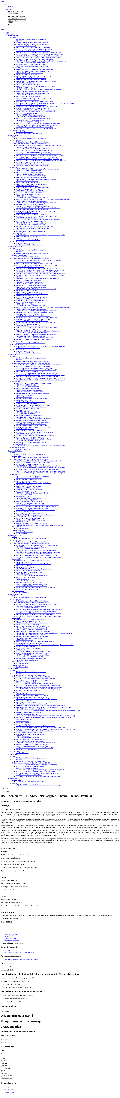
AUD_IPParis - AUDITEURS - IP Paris (28, 240)
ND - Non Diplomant (22, 528)
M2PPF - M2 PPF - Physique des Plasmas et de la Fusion (33, 118)
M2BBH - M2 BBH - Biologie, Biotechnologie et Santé (32, 93)
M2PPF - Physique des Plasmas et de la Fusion (30, 741)
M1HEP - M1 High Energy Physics (26, 481)
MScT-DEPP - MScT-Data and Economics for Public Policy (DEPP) (36, 265)
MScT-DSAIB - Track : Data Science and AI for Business (33, 51)
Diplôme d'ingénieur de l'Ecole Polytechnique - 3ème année (22, 959)
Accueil (6, 32)
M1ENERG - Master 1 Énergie (25, 567)
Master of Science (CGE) (19, 230)
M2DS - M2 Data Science (23, 410)
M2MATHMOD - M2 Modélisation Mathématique (31, 420)
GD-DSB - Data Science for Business (27, 682)
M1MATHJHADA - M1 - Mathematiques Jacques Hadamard (34, 569)
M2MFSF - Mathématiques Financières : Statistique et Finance (34, 731)
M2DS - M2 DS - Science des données (27, 100)
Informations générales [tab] (11, 935)
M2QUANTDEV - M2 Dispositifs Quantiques (30, 437)
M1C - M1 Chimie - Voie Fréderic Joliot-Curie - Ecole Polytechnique (36, 699)
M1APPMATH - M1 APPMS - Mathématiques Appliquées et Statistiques (37, 169)
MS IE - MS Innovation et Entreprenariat (28, 236)
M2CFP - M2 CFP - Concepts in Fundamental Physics (32, 575)
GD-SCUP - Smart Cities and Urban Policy (29, 690)
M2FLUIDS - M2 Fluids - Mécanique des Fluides (30, 197)
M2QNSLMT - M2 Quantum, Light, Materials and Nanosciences (35, 515)
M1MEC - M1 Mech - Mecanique (26, 83)
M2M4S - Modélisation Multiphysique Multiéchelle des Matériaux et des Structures (40, 727)
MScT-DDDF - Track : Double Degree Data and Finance (33, 47)
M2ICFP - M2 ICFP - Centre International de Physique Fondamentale (36, 106)
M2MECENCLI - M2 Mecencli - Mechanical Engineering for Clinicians (37, 505)
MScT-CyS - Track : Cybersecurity (26, 46)
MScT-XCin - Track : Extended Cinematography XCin (32, 66)
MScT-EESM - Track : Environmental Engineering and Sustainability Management (40, 54)
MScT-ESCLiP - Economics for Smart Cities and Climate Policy (35, 554)
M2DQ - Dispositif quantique (24, 719)
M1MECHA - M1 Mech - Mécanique (27, 181)
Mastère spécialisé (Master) (20, 233)
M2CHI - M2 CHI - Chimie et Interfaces (28, 96)
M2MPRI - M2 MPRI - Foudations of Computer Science (32, 655)
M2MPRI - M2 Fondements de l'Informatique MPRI (31, 425)
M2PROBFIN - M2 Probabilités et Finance (28, 434)
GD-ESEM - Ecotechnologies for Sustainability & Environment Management (39, 687)
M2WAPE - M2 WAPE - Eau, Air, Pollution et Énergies (32, 228)
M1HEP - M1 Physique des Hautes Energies (29, 390)
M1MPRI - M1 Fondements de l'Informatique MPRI (31, 398)
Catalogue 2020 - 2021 (15, 594)
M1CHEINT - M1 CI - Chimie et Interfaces (29, 172)
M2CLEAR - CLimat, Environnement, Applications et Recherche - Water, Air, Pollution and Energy (45, 645)
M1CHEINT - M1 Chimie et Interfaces (27, 386)
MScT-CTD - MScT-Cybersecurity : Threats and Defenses (33, 366)
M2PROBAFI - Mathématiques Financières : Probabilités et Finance (36, 743)
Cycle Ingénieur (16, 41)
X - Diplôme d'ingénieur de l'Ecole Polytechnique (30, 781)
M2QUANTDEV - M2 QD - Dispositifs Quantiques (31, 221)
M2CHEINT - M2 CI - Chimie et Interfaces (29, 192)
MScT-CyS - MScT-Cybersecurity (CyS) (28, 262)
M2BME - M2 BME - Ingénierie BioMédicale (29, 95)
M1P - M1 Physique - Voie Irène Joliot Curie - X (30, 638)
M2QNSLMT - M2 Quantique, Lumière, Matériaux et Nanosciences (36, 435)
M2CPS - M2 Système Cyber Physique (27, 408)
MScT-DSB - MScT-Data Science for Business (30, 267)
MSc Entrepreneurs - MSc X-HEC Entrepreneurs (30, 231)
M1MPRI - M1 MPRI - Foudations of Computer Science (32, 636)
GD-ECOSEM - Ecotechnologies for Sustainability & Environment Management (40, 770)
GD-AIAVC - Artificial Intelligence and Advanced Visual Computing (36, 764)
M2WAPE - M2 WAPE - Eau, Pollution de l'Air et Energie (33, 339)
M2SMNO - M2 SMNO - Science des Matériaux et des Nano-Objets (36, 223)
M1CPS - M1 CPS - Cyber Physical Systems (29, 479)
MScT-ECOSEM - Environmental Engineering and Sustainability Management (39, 609)
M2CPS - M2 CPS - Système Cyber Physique (29, 194)
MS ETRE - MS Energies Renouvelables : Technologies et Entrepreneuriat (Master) (40, 235)
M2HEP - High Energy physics (25, 724)
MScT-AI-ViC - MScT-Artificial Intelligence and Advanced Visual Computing (39, 260)
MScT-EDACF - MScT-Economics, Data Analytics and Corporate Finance (38, 268)
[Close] (1, 1053)
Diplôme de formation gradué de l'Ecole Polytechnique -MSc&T (31, 44)
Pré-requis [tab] (7, 936)
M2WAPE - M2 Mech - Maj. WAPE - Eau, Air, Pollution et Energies (36, 128)
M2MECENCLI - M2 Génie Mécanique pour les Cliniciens (33, 422)
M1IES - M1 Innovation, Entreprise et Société (29, 392)
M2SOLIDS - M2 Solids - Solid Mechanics (29, 516)
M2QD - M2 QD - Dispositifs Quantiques (28, 122)
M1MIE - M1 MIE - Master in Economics (28, 486)
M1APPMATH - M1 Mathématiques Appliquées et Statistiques (34, 383)
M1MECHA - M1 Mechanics (24, 484)
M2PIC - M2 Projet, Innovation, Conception (29, 430)
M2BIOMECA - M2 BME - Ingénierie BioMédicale (31, 191)
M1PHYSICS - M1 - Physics (24, 640)
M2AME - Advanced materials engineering (28, 712)
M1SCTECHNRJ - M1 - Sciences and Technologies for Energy (35, 641)
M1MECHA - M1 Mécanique (25, 395)
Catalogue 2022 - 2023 (15, 451)
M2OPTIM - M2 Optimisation (25, 429)
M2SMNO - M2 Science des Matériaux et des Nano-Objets (33, 439)
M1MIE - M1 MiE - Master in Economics (28, 570)
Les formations (8, 34)
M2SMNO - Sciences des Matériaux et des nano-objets (32, 746)
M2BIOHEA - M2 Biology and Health (27, 488)
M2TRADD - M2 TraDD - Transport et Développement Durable (35, 226)
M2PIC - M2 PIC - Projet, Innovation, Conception (31, 214)
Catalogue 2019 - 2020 (15, 668)
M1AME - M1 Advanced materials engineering (30, 694)
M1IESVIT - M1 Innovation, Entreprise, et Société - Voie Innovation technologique (40, 705)
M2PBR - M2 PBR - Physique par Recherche (29, 115)
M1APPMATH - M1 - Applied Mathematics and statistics (33, 560)
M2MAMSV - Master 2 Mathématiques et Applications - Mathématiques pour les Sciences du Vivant (45, 729)
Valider (11, 22)
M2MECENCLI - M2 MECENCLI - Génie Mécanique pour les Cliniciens (38, 208)
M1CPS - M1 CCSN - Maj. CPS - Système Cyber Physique (33, 76)
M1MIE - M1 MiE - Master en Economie (28, 84)
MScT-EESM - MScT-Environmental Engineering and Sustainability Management (40, 270)
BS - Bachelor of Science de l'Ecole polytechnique (31, 358)
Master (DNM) (16, 68)
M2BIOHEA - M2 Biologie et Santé (26, 403)
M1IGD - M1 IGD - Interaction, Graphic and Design (31, 629)
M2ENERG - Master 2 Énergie (25, 581)
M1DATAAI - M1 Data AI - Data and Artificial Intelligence (33, 564)
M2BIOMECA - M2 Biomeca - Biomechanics (29, 489)
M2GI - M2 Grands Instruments (25, 413)
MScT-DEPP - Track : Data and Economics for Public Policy (34, 49)
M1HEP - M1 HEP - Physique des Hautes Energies (31, 78)
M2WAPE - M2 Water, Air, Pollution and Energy (30, 518)
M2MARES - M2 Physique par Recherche (28, 417)
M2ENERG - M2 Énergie (23, 496)
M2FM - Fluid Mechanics (23, 722)
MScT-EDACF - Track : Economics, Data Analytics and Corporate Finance (38, 52)
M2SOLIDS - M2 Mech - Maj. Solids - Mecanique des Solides (34, 127)
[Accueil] (3, 1)
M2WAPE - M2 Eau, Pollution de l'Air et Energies (31, 442)
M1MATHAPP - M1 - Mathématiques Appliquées (30, 635)
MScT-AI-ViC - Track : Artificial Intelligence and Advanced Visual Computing (39, 145)
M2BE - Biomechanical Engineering (26, 714)
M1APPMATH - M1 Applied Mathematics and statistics (32, 476)
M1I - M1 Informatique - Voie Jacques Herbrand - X (31, 628)
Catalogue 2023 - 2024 (15, 354)
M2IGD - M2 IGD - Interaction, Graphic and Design (31, 584)
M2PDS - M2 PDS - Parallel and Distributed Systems (31, 658)
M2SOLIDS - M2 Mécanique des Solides (28, 440)
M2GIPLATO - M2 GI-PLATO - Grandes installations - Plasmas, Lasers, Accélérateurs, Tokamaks (45, 103)
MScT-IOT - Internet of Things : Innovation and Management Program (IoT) (38, 555)
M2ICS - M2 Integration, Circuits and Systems (29, 501)
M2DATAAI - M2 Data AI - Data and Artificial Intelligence (33, 493)
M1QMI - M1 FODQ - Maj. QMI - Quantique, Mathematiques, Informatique (38, 89)
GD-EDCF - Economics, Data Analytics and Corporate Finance (35, 683)
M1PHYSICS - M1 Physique (24, 400)
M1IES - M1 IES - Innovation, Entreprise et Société (31, 79)
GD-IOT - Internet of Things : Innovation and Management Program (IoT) (38, 689)
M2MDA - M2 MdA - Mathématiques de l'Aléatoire (31, 586)
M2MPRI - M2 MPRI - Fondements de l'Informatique (32, 209)
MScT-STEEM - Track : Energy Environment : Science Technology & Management (41, 61)
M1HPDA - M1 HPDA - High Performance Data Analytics (33, 626)
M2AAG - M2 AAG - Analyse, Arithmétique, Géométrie (33, 91)
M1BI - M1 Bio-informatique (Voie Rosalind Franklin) (32, 695)
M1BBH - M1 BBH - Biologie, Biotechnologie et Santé (32, 71)
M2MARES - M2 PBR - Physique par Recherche (30, 204)
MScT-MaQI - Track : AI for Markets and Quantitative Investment (35, 59)
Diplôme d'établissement (19, 255)
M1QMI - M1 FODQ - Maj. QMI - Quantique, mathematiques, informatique (38, 785)
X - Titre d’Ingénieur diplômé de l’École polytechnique (32, 42)
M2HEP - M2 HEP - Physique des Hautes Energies (31, 105)
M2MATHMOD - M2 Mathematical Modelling (30, 503)
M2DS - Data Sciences (22, 579)
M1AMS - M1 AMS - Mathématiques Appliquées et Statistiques (35, 69)
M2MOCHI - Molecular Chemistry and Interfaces (30, 734)
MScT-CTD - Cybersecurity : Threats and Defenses (31, 547)
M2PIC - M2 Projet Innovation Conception (28, 513)
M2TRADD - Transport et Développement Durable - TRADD (34, 748)
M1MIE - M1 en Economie (24, 397)
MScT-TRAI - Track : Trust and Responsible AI (30, 162)
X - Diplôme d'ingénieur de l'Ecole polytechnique (30, 675)
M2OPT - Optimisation (23, 736)
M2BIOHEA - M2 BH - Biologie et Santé (28, 189)
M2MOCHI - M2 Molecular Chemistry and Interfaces (32, 508)
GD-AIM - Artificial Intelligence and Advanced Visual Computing (35, 678)
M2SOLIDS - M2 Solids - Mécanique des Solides (30, 224)
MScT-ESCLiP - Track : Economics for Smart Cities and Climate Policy (37, 157)
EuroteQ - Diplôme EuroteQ (24, 132)
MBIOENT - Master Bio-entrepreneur (27, 749)
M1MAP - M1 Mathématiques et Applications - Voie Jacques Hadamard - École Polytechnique (44, 633)
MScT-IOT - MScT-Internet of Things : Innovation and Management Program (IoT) (40, 273)
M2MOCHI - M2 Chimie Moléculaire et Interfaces (31, 424)
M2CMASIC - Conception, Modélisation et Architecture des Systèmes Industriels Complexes (43, 717)
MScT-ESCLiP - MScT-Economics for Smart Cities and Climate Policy (37, 272)
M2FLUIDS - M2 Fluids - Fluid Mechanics (29, 498)
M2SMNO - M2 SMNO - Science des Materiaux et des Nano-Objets (36, 125)
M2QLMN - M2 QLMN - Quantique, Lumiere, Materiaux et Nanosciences (38, 123)
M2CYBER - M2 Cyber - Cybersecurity (28, 648)
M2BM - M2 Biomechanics (24, 574)
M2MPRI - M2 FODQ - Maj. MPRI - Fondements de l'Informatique (36, 110)
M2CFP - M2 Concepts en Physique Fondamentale (31, 407)
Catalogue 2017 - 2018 (15, 778)
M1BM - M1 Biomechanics (24, 562)
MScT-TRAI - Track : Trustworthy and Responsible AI (32, 62)
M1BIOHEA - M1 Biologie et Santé (26, 385)
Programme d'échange (18, 130)
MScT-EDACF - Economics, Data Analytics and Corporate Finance (36, 550)
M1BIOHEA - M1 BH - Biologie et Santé (28, 170)
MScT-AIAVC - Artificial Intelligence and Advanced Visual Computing (37, 604)
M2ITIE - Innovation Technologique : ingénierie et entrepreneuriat (35, 726)
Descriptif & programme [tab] (11, 940)
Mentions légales (9, 1093)
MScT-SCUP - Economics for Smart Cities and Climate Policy (34, 614)
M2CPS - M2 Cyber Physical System (27, 491)
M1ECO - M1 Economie (23, 565)
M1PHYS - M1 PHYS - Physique (26, 88)
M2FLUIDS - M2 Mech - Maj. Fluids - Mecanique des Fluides (34, 101)
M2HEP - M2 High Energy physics (26, 500)
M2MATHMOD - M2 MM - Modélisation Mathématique (33, 108)
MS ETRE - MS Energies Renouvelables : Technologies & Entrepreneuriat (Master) (40, 525)
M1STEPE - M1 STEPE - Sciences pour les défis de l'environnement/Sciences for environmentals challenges (48, 710)
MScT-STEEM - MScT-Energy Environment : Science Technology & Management (40, 275)
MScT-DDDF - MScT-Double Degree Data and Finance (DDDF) (35, 263)
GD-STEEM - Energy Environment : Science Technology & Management (38, 776)
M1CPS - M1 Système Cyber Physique (27, 388)
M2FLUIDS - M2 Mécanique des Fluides (28, 412)
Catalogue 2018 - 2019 (15, 754)
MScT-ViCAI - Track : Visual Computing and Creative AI (33, 64)
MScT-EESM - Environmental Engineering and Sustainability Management (38, 552)
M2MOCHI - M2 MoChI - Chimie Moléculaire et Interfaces (33, 319)
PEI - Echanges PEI (22, 533)
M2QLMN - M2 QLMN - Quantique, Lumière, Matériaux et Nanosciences (38, 219)
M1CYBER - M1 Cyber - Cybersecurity (28, 624)
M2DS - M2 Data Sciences (24, 494)
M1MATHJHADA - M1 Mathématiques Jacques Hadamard (33, 393)
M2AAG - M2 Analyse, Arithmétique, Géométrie (30, 402)
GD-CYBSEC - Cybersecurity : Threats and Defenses (32, 680)
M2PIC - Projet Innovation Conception (27, 589)
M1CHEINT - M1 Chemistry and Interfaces (29, 478)
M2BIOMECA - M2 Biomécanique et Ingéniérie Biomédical (34, 405)
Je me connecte (13, 13)
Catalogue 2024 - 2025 (15, 246)
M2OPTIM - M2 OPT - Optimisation (27, 113)
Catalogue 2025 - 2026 (15, 135)
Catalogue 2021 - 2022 (15, 535)
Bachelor (14, 37)
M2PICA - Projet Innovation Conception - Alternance (32, 739)
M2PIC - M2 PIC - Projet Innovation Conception (30, 116)
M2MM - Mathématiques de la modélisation (29, 732)
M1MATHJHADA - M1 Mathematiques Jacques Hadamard (33, 483)
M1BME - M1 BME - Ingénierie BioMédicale (29, 73)
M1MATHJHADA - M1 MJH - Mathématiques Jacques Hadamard (36, 179)
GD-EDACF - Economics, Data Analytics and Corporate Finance (35, 771)
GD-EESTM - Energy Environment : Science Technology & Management (38, 685)
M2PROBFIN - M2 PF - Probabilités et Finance (30, 120)
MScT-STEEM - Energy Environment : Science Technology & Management (38, 557)
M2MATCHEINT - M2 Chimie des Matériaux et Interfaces (33, 419)
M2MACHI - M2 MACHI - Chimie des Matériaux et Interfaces (34, 312)
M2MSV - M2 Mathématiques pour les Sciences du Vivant (33, 427)
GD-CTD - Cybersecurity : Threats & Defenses (30, 766)
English (10, 6)
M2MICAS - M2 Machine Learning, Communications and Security (36, 506)
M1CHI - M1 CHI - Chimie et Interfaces (28, 74)
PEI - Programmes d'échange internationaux (29, 133)
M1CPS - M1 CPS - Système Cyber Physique (29, 174)
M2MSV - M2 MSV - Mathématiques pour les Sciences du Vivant (35, 111)
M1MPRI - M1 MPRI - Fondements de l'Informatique (32, 184)
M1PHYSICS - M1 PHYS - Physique (27, 186)
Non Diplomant (16, 238)
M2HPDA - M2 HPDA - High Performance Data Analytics (33, 651)
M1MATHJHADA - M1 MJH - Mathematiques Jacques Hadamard (36, 81)
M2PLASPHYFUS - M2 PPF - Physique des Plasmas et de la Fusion (36, 216)
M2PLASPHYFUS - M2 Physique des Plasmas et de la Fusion (34, 432)
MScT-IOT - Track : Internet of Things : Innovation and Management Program (39, 56)
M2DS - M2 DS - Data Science (25, 196)
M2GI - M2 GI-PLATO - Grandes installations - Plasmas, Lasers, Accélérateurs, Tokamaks (43, 199)
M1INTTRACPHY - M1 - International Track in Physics (33, 631)
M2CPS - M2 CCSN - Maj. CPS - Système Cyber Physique (33, 98)
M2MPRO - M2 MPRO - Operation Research (29, 656)
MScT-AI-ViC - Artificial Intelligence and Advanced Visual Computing (37, 545)
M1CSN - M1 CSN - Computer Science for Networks (32, 623)
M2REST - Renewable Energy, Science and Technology (32, 523)
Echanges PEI (8, 950)
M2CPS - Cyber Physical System (25, 577)
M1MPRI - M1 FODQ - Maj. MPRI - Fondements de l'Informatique (36, 86)
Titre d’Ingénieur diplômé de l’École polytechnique (19, 952)
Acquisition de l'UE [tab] (10, 938)
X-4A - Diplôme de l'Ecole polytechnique (28, 257)
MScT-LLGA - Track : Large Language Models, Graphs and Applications (38, 57)
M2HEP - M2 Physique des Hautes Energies (29, 415)
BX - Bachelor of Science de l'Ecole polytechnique (31, 39)
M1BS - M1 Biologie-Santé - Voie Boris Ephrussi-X (31, 697)
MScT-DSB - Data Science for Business (28, 548)
